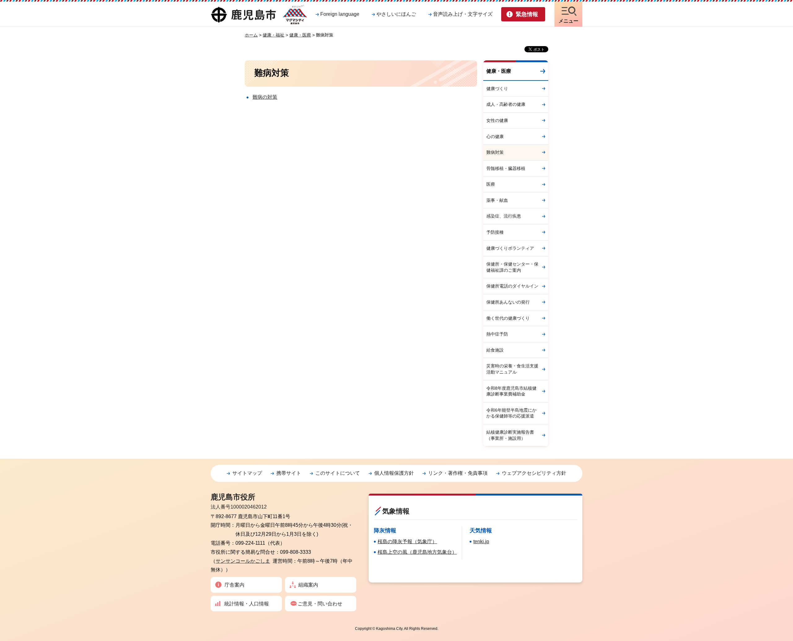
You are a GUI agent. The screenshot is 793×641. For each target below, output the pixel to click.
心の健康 (495, 136)
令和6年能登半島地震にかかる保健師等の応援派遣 (511, 413)
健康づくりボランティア (510, 248)
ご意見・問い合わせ (320, 603)
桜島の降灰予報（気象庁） (407, 541)
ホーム (251, 34)
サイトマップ (247, 473)
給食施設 (495, 350)
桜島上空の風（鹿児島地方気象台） (417, 552)
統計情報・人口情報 (246, 603)
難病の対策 (264, 97)
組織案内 (308, 584)
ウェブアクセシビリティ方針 (534, 473)
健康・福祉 (273, 34)
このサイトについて (337, 473)
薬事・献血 (497, 200)
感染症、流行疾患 (503, 216)
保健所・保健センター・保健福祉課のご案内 (512, 267)
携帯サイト (288, 473)
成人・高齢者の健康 (505, 104)
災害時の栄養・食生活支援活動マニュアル (512, 369)
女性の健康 (497, 120)
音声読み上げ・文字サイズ (463, 14)
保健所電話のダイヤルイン (512, 286)
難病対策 (495, 152)
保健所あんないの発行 (508, 302)
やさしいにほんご (396, 14)
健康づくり (497, 88)
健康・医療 (300, 34)
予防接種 (495, 232)
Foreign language (339, 14)
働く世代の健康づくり (508, 318)
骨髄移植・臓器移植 (505, 168)
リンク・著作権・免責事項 (458, 473)
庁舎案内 (234, 584)
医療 (490, 184)
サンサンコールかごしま (243, 561)
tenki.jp (481, 541)
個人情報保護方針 (394, 473)
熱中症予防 (497, 333)
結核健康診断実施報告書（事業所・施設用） (510, 435)
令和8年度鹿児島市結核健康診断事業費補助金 (511, 391)
